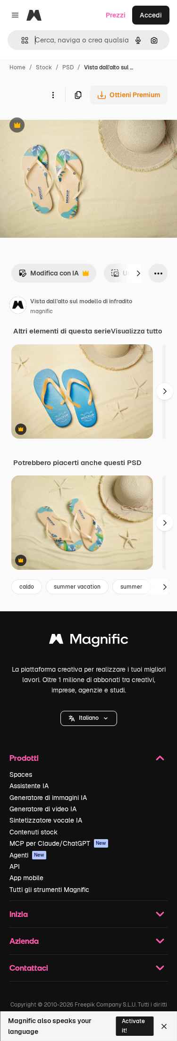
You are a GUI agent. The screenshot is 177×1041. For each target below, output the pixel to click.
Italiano (89, 718)
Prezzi (116, 15)
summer (131, 587)
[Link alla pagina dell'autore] (17, 306)
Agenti (26, 855)
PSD (68, 67)
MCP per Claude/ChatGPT (57, 843)
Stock (44, 67)
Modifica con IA (48, 276)
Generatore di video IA (42, 809)
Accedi (151, 15)
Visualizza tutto (136, 331)
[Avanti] (138, 273)
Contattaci (28, 968)
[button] (88, 718)
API (14, 866)
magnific (41, 311)
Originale (62, 126)
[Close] (164, 1026)
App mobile (26, 878)
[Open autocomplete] (21, 40)
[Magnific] (88, 641)
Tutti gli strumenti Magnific (49, 889)
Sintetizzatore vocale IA (45, 820)
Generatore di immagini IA (48, 797)
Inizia (18, 914)
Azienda (24, 941)
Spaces (20, 774)
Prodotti (24, 758)
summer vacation (77, 587)
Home (17, 67)
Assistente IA (29, 786)
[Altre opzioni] (52, 94)
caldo (26, 587)
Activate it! (133, 1025)
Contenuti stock (33, 832)
